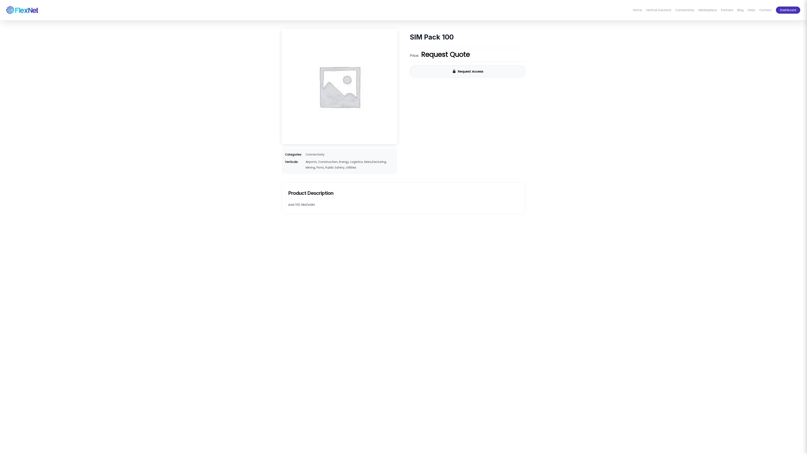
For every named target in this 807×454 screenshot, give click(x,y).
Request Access (470, 71)
